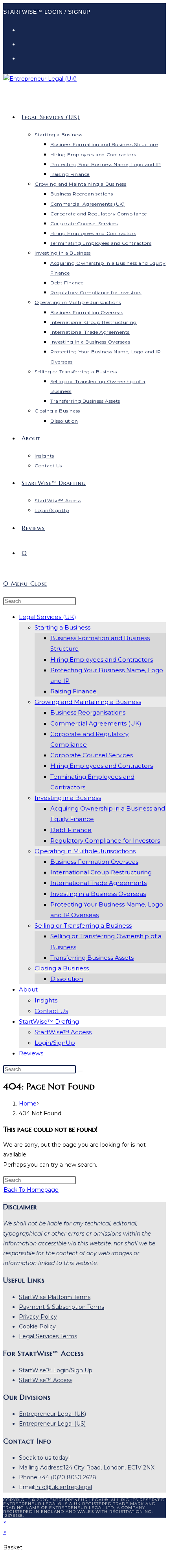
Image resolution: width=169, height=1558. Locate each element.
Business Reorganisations (87, 712)
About (28, 989)
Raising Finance (73, 691)
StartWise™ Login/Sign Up (55, 1370)
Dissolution (66, 979)
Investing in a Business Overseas (98, 894)
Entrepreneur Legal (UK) (52, 1413)
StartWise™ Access (63, 1032)
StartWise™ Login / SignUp (46, 12)
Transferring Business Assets (92, 957)
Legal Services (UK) (47, 617)
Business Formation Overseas (94, 861)
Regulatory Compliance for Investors (105, 840)
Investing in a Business (68, 798)
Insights (46, 1000)
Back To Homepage (31, 1189)
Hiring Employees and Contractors (101, 659)
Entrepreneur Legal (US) (52, 1423)
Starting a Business (62, 627)
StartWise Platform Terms (54, 1297)
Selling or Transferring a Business (83, 925)
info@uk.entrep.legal (63, 1487)
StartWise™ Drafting (49, 1021)
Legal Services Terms (48, 1336)
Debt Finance (71, 830)
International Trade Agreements (98, 883)
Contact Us (51, 1011)
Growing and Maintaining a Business (88, 702)
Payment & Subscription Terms (61, 1306)
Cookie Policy (37, 1326)
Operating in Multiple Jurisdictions (85, 851)
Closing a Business (62, 968)
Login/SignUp (55, 1042)
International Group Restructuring (101, 872)
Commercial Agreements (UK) (95, 723)
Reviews (31, 1053)
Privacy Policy (38, 1316)
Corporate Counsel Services (91, 755)
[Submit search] (80, 1071)
